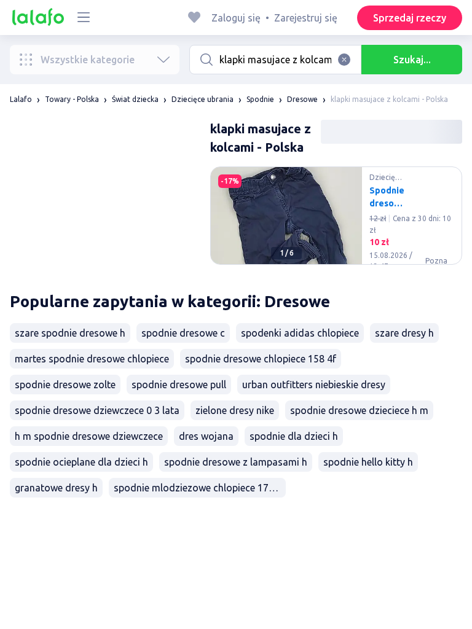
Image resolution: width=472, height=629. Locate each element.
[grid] (336, 220)
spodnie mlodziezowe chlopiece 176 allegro (200, 487)
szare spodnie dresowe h (70, 332)
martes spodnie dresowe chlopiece (92, 358)
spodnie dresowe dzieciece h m (359, 410)
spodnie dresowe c (183, 332)
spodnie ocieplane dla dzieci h (81, 461)
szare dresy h (404, 332)
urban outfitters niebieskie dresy (313, 384)
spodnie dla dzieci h (294, 436)
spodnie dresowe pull (179, 384)
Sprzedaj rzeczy (409, 17)
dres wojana (206, 436)
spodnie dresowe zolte (65, 384)
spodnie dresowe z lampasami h (235, 461)
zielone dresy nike (234, 410)
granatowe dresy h (56, 487)
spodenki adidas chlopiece (300, 332)
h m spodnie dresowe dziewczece (89, 436)
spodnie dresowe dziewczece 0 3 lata (97, 410)
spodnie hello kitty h (368, 461)
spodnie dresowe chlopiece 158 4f (260, 358)
